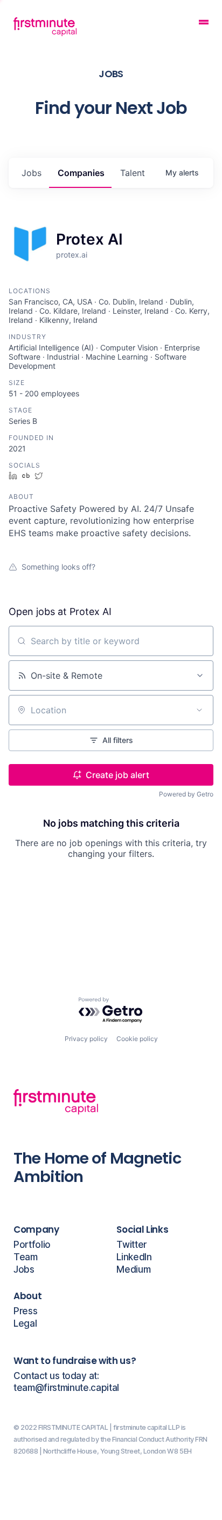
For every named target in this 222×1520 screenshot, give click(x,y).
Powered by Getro (186, 794)
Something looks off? (58, 566)
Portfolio (32, 1245)
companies (81, 172)
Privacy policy (86, 1039)
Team (25, 1257)
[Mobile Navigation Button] (203, 23)
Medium (133, 1270)
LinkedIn (133, 1257)
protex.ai (71, 254)
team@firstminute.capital (66, 1388)
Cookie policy (137, 1039)
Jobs (23, 1270)
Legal (25, 1324)
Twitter (131, 1245)
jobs (31, 172)
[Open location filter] (199, 710)
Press (25, 1311)
